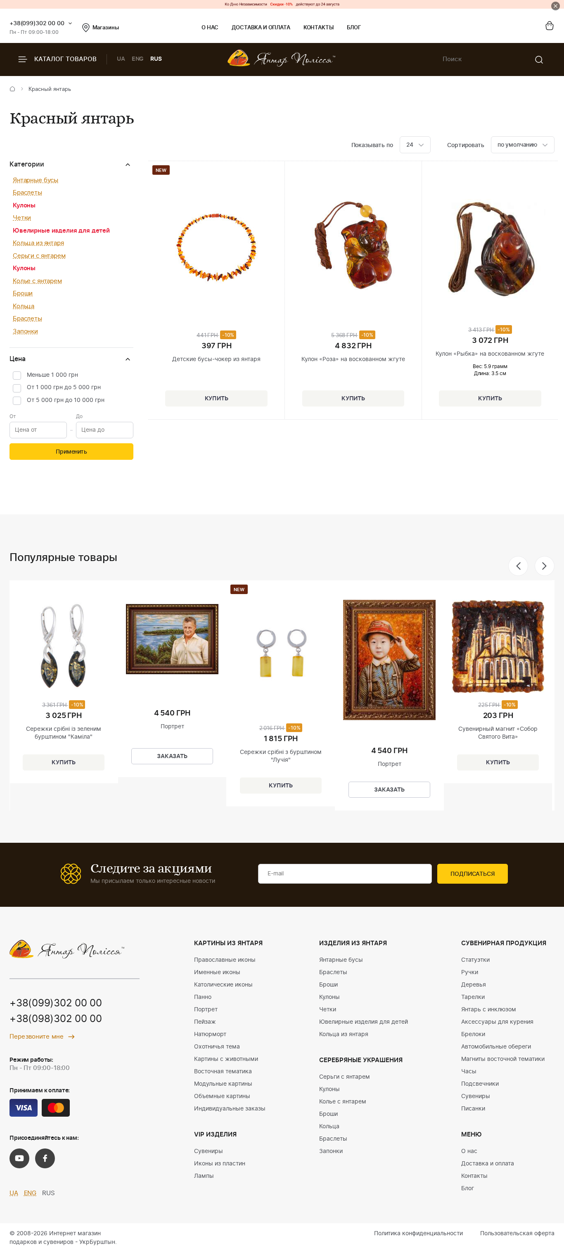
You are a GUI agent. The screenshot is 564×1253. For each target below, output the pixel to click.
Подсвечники (480, 1084)
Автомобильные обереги (496, 1047)
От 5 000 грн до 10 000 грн (65, 400)
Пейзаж (205, 1022)
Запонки (25, 331)
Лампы (204, 1176)
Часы (468, 1072)
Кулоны (24, 205)
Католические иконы (223, 985)
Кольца (23, 306)
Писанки (473, 1109)
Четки (22, 218)
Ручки (469, 972)
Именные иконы (217, 972)
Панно (202, 997)
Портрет (206, 1010)
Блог (354, 28)
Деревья (473, 985)
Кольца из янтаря (38, 243)
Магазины (105, 28)
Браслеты (27, 193)
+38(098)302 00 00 (55, 1019)
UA (121, 59)
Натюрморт (210, 1034)
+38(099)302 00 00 (36, 23)
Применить (71, 452)
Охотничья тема (217, 1047)
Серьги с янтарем (39, 256)
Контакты (318, 28)
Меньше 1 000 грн (52, 375)
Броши (23, 293)
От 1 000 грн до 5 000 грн (64, 387)
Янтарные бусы (35, 180)
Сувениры (208, 1151)
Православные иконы (225, 960)
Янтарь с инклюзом (488, 1010)
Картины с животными (226, 1059)
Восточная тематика (223, 1072)
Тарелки (473, 997)
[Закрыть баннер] (555, 6)
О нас (209, 28)
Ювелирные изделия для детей (61, 231)
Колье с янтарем (37, 281)
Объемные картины (222, 1096)
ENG (138, 59)
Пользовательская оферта (517, 1233)
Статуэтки (475, 960)
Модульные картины (223, 1084)
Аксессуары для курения (497, 1022)
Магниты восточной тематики (503, 1059)
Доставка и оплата (261, 28)
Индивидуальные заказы (229, 1109)
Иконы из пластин (219, 1164)
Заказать (172, 756)
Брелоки (473, 1034)
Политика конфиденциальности (418, 1233)
